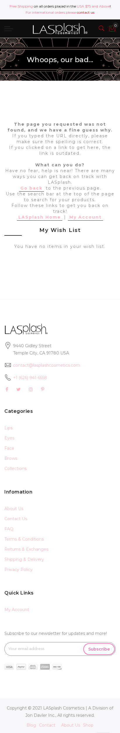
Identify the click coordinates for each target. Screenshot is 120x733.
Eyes (9, 438)
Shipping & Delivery (24, 559)
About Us (13, 508)
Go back (31, 188)
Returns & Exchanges (26, 549)
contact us (85, 12)
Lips (8, 428)
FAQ (8, 529)
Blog (31, 725)
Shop (88, 725)
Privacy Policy (18, 569)
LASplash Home (39, 217)
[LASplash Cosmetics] (59, 28)
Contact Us (15, 518)
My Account (85, 217)
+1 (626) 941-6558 (30, 377)
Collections (15, 468)
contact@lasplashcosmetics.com (46, 365)
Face (9, 448)
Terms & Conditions (24, 539)
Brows (10, 458)
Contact (47, 725)
